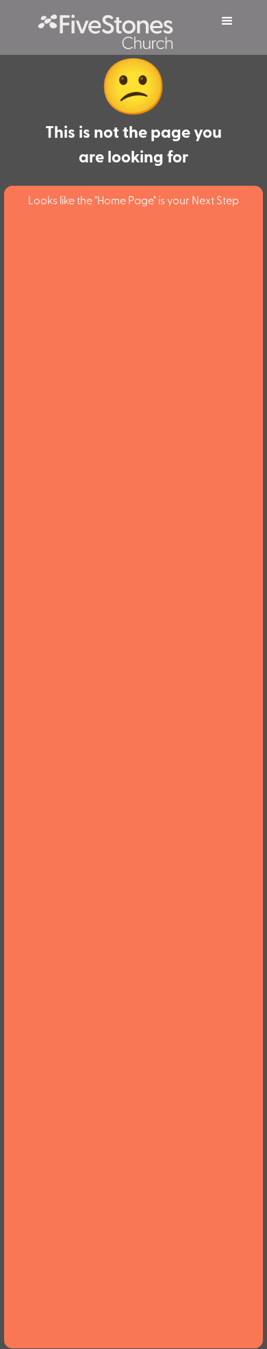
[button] (227, 21)
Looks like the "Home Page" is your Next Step (133, 199)
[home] (113, 28)
